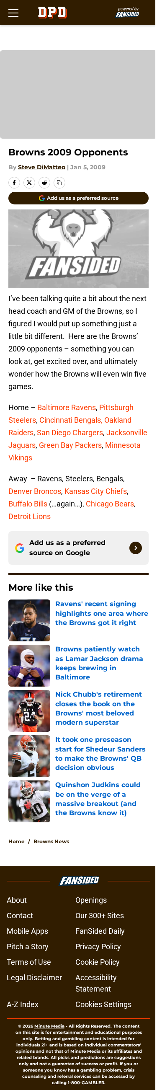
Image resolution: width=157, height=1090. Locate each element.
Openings (91, 900)
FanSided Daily (100, 931)
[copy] (59, 183)
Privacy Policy (98, 946)
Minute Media (49, 1026)
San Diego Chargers (69, 432)
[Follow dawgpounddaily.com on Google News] (135, 548)
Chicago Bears (110, 503)
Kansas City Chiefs (95, 491)
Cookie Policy (97, 962)
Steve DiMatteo (41, 167)
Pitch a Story (28, 946)
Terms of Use (29, 962)
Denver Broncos (34, 491)
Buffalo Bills (27, 503)
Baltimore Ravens (66, 407)
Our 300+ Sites (99, 915)
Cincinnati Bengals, (71, 420)
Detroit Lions (29, 516)
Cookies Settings (103, 1004)
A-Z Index (23, 1004)
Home (16, 841)
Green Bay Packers (70, 445)
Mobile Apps (27, 931)
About (17, 900)
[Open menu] (13, 13)
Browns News (51, 841)
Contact (20, 915)
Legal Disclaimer (34, 977)
